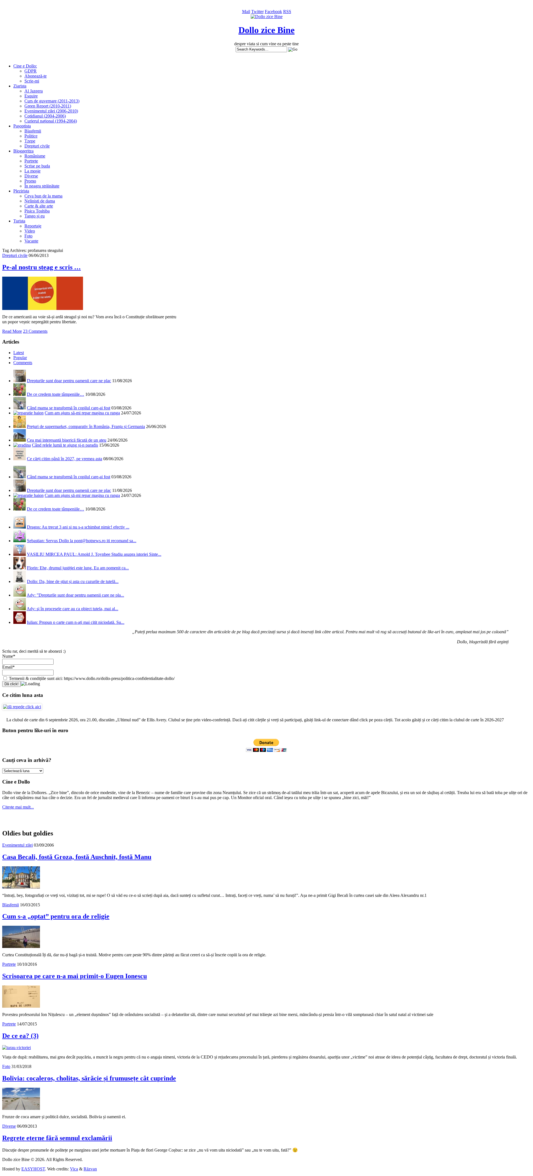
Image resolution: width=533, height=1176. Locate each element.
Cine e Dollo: (25, 66)
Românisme (34, 156)
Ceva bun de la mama (43, 196)
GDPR (30, 71)
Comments (22, 362)
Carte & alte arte (38, 206)
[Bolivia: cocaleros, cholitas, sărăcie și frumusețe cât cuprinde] (21, 1108)
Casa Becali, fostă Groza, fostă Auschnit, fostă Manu (76, 856)
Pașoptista (22, 126)
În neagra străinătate (41, 186)
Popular (20, 357)
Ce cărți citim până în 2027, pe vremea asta (64, 458)
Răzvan (90, 1169)
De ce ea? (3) (20, 1035)
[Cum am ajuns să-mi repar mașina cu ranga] (28, 413)
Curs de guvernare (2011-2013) (51, 101)
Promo (30, 181)
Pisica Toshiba (37, 211)
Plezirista (21, 191)
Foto (28, 236)
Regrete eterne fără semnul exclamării (57, 1138)
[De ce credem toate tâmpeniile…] (19, 394)
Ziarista (19, 86)
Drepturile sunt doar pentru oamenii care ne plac (69, 380)
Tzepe (29, 141)
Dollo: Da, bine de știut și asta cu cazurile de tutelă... (73, 581)
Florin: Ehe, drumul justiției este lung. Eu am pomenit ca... (78, 568)
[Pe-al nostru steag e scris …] (42, 308)
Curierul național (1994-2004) (50, 121)
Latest (18, 352)
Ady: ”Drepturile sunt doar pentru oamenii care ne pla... (75, 595)
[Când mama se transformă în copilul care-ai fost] (19, 408)
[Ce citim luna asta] (22, 706)
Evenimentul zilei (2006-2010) (51, 111)
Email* (8, 667)
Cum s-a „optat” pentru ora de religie (55, 916)
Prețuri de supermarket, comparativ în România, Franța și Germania (86, 426)
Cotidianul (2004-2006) (45, 116)
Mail (246, 11)
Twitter (257, 11)
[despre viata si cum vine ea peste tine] (267, 16)
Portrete (31, 161)
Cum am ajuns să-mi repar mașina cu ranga (82, 413)
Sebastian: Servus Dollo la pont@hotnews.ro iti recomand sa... (81, 540)
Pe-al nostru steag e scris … (41, 267)
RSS (287, 11)
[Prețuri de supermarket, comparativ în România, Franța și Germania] (19, 426)
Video (29, 231)
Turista (19, 221)
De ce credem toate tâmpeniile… (55, 394)
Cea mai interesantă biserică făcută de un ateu (66, 440)
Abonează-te (35, 76)
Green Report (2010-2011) (47, 106)
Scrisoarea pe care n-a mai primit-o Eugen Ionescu (74, 976)
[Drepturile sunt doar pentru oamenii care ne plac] (19, 380)
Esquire (31, 96)
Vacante (31, 241)
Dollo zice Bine (266, 30)
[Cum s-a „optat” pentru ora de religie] (21, 946)
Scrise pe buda (37, 166)
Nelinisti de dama (39, 201)
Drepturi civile (37, 146)
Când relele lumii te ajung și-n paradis (65, 445)
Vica (74, 1169)
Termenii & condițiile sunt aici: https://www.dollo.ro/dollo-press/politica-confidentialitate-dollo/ (91, 678)
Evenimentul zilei (17, 845)
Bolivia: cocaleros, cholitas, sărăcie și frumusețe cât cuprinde (89, 1078)
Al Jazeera (33, 91)
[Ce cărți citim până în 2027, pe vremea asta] (19, 458)
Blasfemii (32, 131)
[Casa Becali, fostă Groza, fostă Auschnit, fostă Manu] (21, 887)
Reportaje (32, 226)
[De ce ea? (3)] (16, 1047)
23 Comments (35, 331)
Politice (30, 136)
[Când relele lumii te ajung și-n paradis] (22, 445)
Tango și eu (34, 216)
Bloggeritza (23, 151)
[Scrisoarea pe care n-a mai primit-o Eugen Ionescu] (21, 1006)
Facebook (273, 11)
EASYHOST (33, 1169)
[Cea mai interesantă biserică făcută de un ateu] (19, 440)
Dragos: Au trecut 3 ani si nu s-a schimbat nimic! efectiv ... (78, 527)
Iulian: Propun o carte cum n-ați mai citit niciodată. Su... (75, 622)
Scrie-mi (31, 81)
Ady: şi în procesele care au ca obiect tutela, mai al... (72, 608)
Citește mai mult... (18, 807)
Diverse (31, 176)
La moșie (32, 171)
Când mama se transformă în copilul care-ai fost (68, 408)
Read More (12, 331)
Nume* (8, 656)
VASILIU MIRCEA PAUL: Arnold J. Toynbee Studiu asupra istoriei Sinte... (94, 554)
